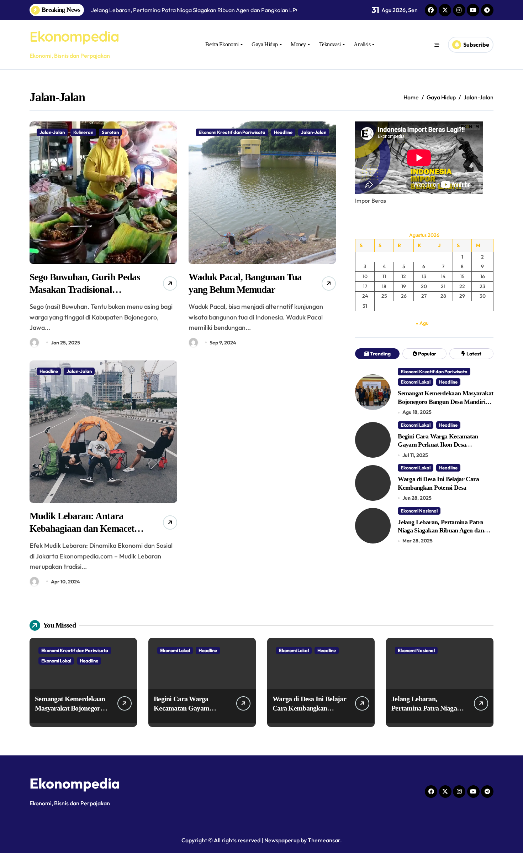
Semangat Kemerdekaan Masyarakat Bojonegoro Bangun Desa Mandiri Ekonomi (445, 402)
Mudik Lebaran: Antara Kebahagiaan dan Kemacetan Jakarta (87, 528)
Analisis (362, 44)
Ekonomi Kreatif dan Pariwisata (232, 132)
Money (298, 44)
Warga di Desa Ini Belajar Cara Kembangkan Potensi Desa (309, 708)
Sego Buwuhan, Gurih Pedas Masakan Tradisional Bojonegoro (85, 289)
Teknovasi (330, 44)
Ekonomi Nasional (419, 511)
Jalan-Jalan (52, 132)
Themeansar (324, 840)
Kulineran (83, 132)
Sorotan (110, 132)
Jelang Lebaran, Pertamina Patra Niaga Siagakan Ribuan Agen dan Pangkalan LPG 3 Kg (441, 530)
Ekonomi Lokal (415, 382)
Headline (283, 132)
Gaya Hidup (265, 44)
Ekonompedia (74, 36)
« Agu (422, 323)
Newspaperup (282, 840)
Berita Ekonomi (221, 44)
